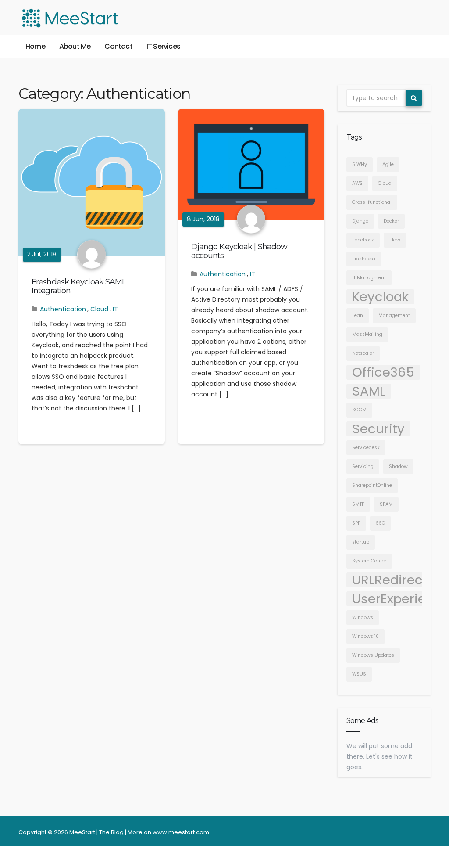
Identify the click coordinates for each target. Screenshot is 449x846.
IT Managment (369, 277)
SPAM (386, 504)
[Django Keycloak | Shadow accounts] (251, 164)
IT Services (163, 46)
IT (115, 309)
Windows (362, 617)
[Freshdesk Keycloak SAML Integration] (91, 182)
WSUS (359, 674)
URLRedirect (390, 579)
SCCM (359, 410)
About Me (75, 46)
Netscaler (363, 353)
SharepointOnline (372, 485)
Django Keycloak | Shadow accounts (239, 251)
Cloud (99, 309)
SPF (356, 523)
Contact (118, 46)
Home (35, 46)
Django (360, 221)
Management (394, 315)
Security (378, 428)
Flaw (394, 240)
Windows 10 (365, 636)
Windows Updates (373, 655)
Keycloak (380, 296)
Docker (391, 221)
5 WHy (359, 164)
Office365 (383, 372)
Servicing (363, 466)
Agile (388, 164)
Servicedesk (366, 447)
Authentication (63, 309)
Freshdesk (364, 259)
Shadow (398, 466)
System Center (369, 561)
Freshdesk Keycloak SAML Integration (79, 286)
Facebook (363, 240)
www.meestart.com (181, 832)
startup (360, 542)
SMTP (358, 504)
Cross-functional (372, 202)
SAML (368, 391)
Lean (357, 315)
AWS (357, 183)
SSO (380, 523)
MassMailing (367, 334)
